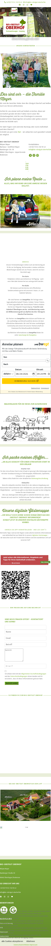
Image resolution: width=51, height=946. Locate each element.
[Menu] (3, 11)
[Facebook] (20, 5)
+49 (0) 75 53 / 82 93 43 (14, 2)
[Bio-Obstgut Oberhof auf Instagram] (34, 155)
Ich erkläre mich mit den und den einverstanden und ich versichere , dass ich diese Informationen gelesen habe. (25, 676)
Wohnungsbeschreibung (39, 478)
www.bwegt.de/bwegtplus (28, 335)
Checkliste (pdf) (28, 249)
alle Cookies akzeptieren (12, 941)
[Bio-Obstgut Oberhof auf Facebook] (30, 155)
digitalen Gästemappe (39, 535)
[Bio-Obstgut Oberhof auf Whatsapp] (37, 155)
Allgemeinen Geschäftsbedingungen (33, 674)
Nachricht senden (12, 683)
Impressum (33, 945)
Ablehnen (30, 941)
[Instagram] (23, 5)
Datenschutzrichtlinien (21, 945)
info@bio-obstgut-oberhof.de (35, 2)
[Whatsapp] (27, 5)
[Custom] (31, 5)
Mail (19, 132)
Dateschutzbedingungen (18, 676)
